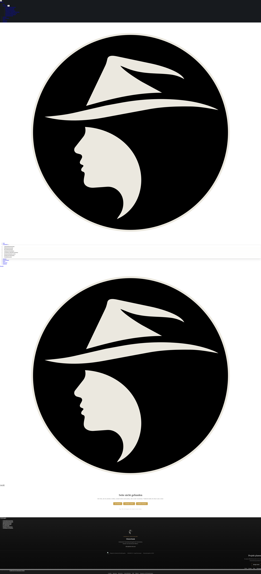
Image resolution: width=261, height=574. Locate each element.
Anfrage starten (256, 564)
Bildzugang (259, 568)
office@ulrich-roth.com (131, 546)
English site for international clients (17, 570)
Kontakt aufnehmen (142, 503)
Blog (254, 568)
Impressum (115, 573)
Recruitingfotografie (7, 524)
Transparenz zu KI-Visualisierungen (146, 573)
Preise (4, 261)
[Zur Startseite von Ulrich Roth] (130, 532)
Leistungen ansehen (129, 503)
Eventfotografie (6, 525)
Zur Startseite (118, 503)
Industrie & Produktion (8, 526)
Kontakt (1, 266)
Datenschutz (120, 573)
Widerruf (137, 573)
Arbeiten (4, 259)
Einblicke (5, 263)
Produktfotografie (8, 256)
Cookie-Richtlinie (127, 573)
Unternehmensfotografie (8, 521)
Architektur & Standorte (8, 528)
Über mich (5, 262)
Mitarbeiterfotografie (7, 523)
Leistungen (5, 244)
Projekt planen (6, 260)
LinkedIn (109, 573)
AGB (133, 573)
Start (4, 243)
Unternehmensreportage (8, 520)
